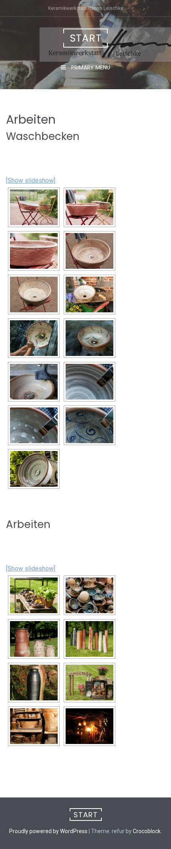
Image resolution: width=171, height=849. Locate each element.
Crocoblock (147, 831)
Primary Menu (90, 67)
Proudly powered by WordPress (48, 831)
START (86, 38)
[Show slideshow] (30, 180)
